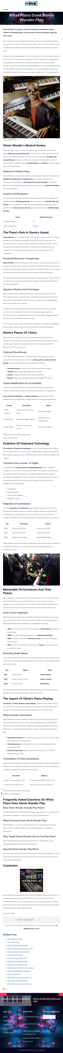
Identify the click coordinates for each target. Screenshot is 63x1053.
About (5, 1016)
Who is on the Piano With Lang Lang (47, 1000)
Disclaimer (6, 1028)
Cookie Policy (7, 1024)
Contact (5, 1020)
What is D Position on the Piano (16, 999)
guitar (23, 828)
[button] (59, 9)
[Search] (58, 1017)
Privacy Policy (7, 1032)
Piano (6, 989)
